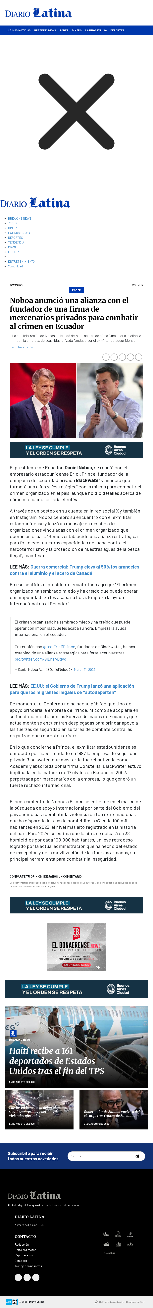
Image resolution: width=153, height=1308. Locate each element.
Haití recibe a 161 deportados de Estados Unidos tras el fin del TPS (56, 1061)
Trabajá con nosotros (28, 1266)
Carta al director (25, 1250)
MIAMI (12, 247)
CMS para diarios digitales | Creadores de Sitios (122, 1302)
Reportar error (24, 1255)
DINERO (77, 30)
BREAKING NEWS (45, 30)
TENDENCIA (16, 242)
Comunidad (15, 266)
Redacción (22, 1244)
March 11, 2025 (84, 669)
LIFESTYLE (16, 252)
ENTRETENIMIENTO (21, 261)
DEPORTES (117, 30)
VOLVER (137, 285)
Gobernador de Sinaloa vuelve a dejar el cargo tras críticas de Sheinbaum (113, 1114)
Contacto (21, 1260)
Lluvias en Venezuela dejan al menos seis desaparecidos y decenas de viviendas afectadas (38, 1112)
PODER (64, 30)
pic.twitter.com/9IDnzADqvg (40, 658)
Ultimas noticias (19, 30)
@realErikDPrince (59, 646)
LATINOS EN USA (96, 30)
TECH (12, 256)
